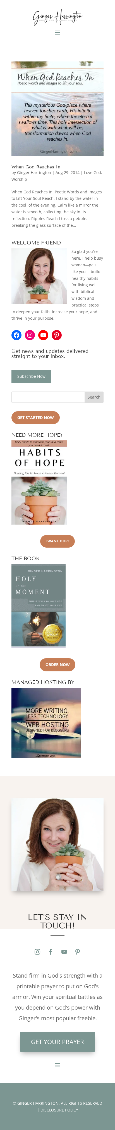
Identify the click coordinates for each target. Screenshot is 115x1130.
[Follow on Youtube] (64, 951)
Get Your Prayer (57, 1041)
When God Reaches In (35, 167)
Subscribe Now (31, 376)
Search (94, 397)
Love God (92, 172)
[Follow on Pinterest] (77, 951)
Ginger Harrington (34, 172)
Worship (19, 179)
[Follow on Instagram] (37, 951)
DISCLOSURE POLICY (59, 1110)
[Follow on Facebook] (50, 951)
